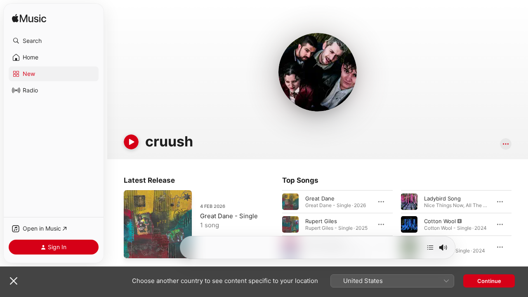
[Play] (131, 141)
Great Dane (320, 198)
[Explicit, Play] (409, 224)
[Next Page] (520, 224)
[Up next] (430, 247)
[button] (53, 41)
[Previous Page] (274, 224)
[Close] (13, 281)
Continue (489, 281)
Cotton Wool (440, 221)
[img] (29, 19)
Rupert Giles (321, 221)
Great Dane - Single (229, 216)
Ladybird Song (442, 198)
